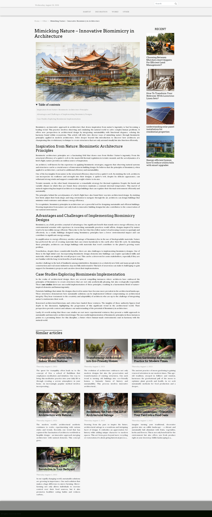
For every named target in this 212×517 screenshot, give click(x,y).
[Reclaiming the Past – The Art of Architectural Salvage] (106, 405)
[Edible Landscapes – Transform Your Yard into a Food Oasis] (154, 405)
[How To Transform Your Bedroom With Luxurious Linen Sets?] (160, 80)
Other (126, 12)
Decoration (101, 12)
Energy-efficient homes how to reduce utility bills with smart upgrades (160, 162)
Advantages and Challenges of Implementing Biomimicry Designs (64, 114)
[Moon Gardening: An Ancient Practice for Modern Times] (154, 351)
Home (37, 21)
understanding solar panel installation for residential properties (160, 129)
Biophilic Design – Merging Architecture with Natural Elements (56, 415)
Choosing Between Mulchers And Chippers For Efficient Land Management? (159, 61)
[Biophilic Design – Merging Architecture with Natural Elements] (58, 405)
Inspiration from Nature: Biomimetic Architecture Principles (62, 109)
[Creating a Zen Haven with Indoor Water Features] (58, 351)
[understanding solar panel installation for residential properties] (160, 113)
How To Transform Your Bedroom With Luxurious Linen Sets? (160, 96)
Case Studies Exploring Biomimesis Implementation (58, 119)
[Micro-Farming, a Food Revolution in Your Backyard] (58, 459)
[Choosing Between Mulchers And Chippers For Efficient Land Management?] (160, 44)
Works (115, 12)
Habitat (87, 12)
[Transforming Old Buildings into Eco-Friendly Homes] (106, 351)
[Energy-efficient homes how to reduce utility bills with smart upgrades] (160, 146)
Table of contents (49, 104)
